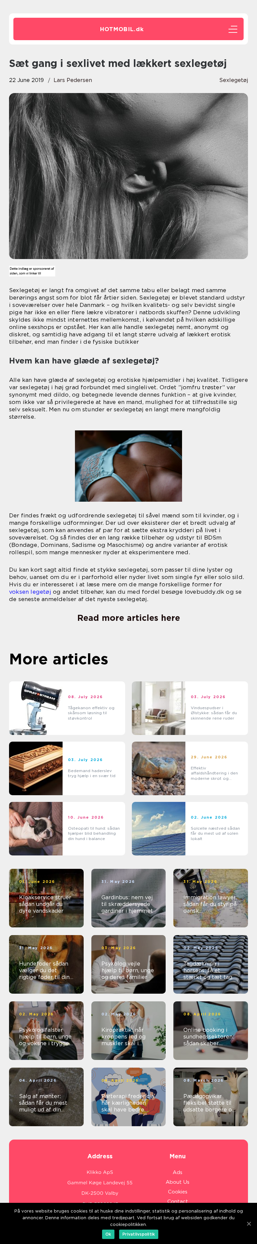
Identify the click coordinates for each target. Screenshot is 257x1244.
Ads (177, 1172)
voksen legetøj (30, 591)
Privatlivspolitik (138, 1234)
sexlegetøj (233, 80)
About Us (177, 1182)
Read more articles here (128, 618)
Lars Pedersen (73, 80)
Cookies (177, 1192)
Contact (177, 1201)
